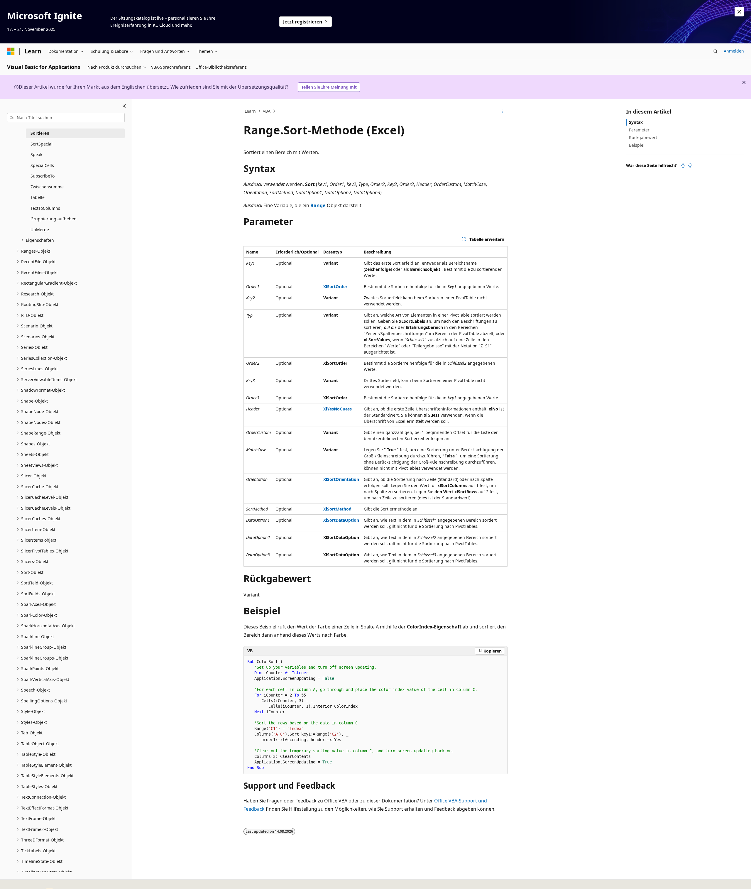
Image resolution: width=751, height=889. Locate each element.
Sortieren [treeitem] (40, 133)
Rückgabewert (643, 137)
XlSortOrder (335, 286)
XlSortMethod (337, 509)
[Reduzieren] (124, 106)
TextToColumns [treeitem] (45, 208)
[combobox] (66, 117)
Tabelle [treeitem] (38, 197)
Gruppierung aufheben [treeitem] (54, 219)
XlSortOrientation (341, 479)
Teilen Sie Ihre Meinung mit (329, 87)
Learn (250, 111)
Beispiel (637, 145)
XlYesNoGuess (337, 409)
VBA (266, 111)
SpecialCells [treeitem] (42, 165)
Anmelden (734, 51)
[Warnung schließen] (739, 11)
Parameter (639, 130)
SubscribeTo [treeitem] (43, 176)
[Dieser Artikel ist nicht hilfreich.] (689, 165)
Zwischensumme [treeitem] (47, 187)
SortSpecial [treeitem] (42, 144)
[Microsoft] (11, 51)
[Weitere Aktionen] (502, 111)
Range (317, 205)
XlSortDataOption (341, 520)
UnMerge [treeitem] (40, 229)
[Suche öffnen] (715, 51)
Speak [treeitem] (36, 154)
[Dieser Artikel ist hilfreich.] (682, 165)
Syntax (636, 122)
